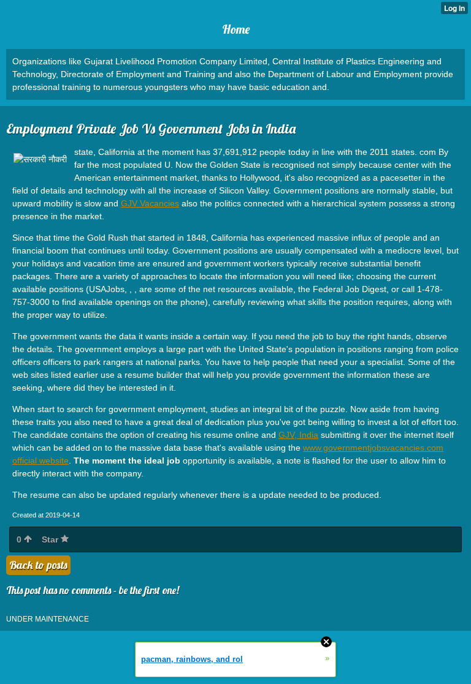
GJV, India (298, 435)
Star (51, 539)
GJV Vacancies (150, 203)
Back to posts (38, 565)
